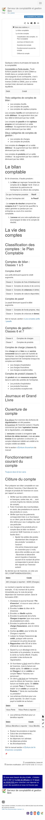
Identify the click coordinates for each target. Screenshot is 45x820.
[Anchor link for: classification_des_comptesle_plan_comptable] (25, 253)
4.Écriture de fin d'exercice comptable (20, 748)
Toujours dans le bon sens (15, 472)
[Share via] (25, 23)
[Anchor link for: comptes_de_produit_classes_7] (37, 373)
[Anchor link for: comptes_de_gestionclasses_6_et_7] (25, 331)
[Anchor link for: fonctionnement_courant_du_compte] (19, 465)
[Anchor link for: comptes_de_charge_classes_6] (37, 347)
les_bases (11, 13)
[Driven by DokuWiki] (42, 813)
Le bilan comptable (22, 30)
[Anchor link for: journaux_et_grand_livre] (15, 400)
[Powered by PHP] (31, 813)
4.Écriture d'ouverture (25, 447)
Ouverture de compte (24, 45)
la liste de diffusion (22, 779)
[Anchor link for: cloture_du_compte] (38, 479)
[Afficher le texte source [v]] (43, 716)
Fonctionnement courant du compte (26, 49)
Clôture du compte (23, 53)
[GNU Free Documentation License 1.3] (3, 802)
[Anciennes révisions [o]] (43, 719)
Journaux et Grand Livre (25, 42)
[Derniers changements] (28, 23)
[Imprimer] (35, 23)
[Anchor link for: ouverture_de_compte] (19, 413)
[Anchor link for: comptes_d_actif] (21, 271)
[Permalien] (38, 23)
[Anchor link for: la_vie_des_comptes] (24, 234)
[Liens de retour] (43, 723)
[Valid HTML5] (35, 813)
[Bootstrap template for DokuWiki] (28, 813)
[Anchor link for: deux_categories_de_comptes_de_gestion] (15, 135)
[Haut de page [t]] (43, 726)
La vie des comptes (22, 33)
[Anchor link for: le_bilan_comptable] (28, 171)
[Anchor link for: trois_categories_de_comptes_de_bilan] (12, 100)
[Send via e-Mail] (31, 23)
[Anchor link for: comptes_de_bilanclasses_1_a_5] (24, 264)
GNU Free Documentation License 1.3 (13, 809)
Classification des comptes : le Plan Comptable (27, 37)
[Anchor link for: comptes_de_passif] (25, 298)
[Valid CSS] (38, 813)
